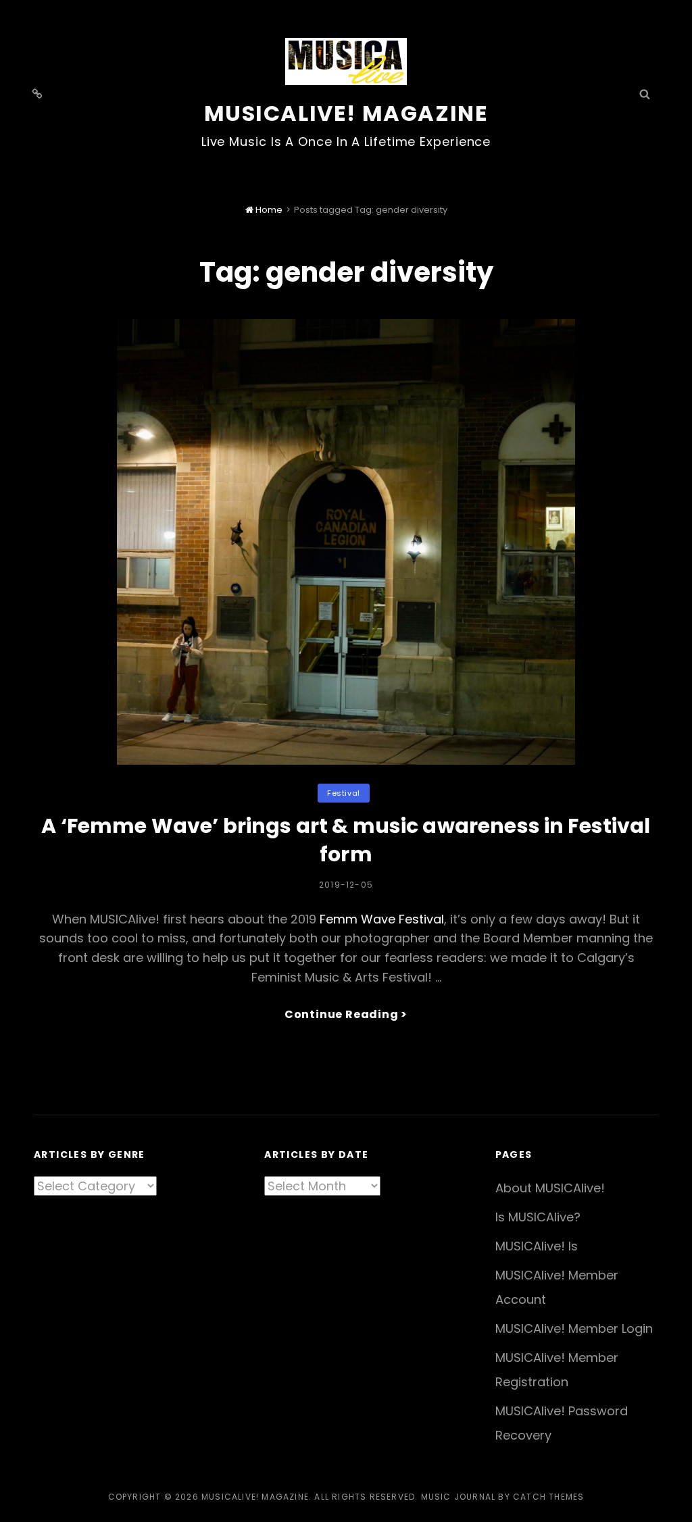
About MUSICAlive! (550, 1187)
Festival (343, 793)
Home (267, 209)
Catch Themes (548, 1496)
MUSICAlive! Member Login (574, 1328)
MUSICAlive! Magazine (346, 113)
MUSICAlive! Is (536, 1246)
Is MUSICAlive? (537, 1217)
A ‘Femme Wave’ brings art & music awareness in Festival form (345, 840)
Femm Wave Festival (382, 919)
